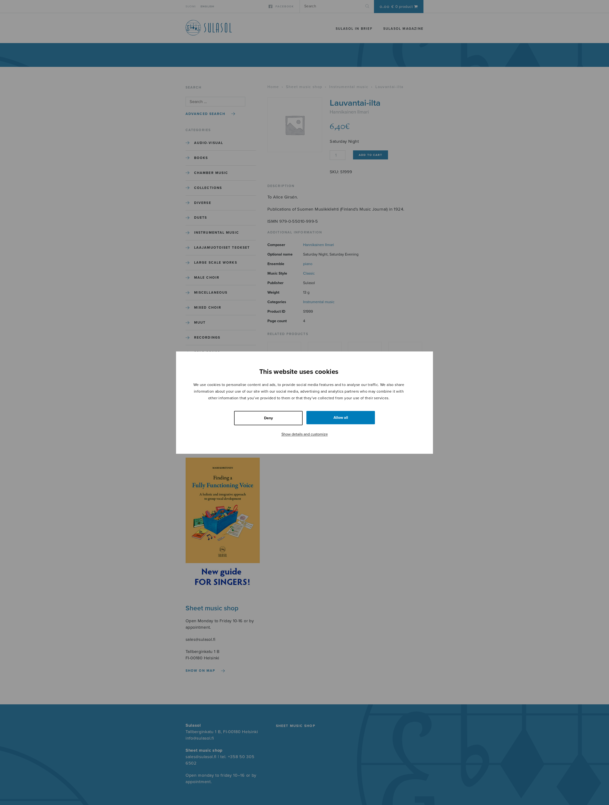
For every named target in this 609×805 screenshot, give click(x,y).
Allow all (341, 417)
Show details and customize (304, 434)
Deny (268, 418)
